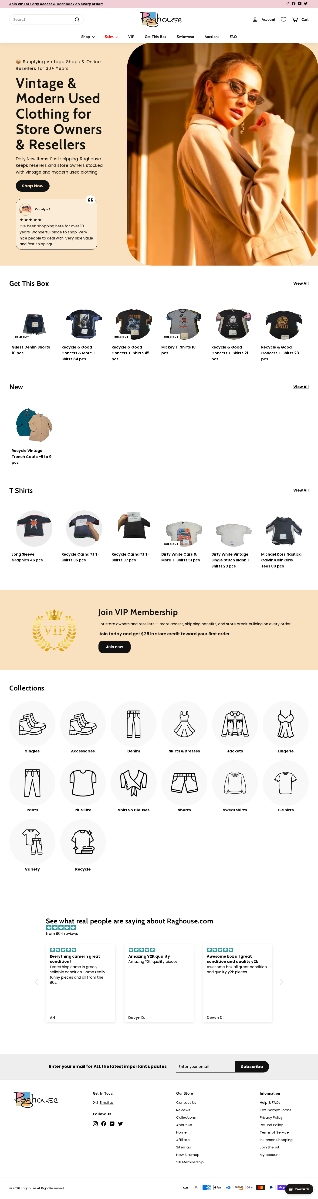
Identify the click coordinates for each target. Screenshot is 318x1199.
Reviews (183, 1109)
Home (181, 1132)
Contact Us (186, 1102)
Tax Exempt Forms (275, 1109)
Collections (186, 1117)
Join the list (270, 1147)
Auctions (212, 36)
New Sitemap (188, 1154)
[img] (161, 928)
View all (301, 283)
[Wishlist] (283, 19)
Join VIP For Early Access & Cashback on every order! (56, 4)
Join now (114, 646)
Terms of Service (274, 1132)
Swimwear (185, 36)
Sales (110, 36)
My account (270, 1154)
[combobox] (46, 19)
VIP (131, 36)
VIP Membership (190, 1162)
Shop (86, 36)
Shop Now (33, 186)
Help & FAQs (270, 1102)
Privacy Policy (271, 1117)
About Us (184, 1124)
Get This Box (156, 36)
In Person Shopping (276, 1139)
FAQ (233, 36)
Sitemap (183, 1147)
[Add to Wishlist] (53, 315)
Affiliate (183, 1139)
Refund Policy (271, 1124)
